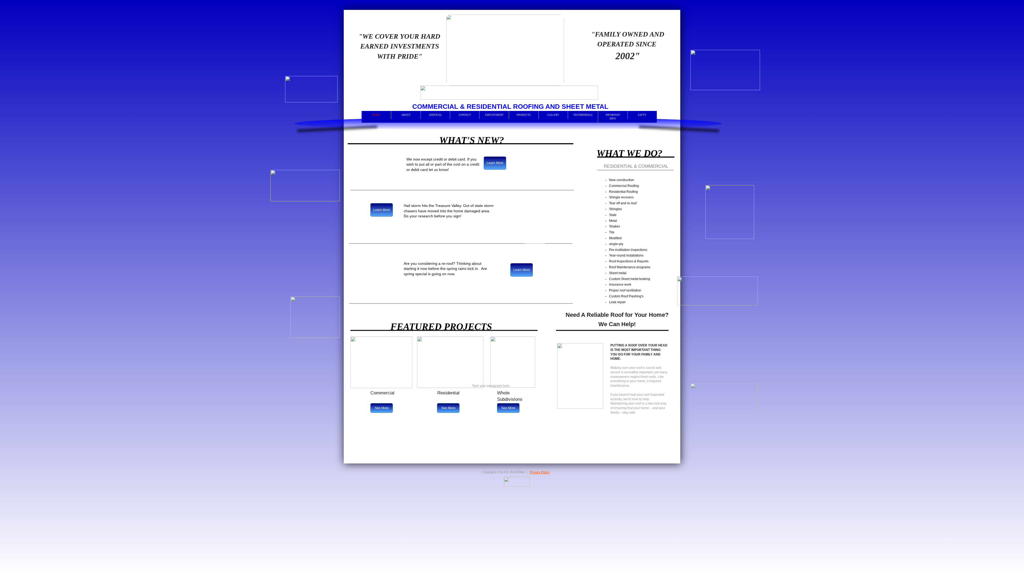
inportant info (613, 116)
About (405, 114)
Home (376, 114)
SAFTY (642, 114)
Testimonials (583, 114)
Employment (494, 114)
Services (435, 114)
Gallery (553, 114)
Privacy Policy (540, 472)
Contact (465, 114)
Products (524, 114)
